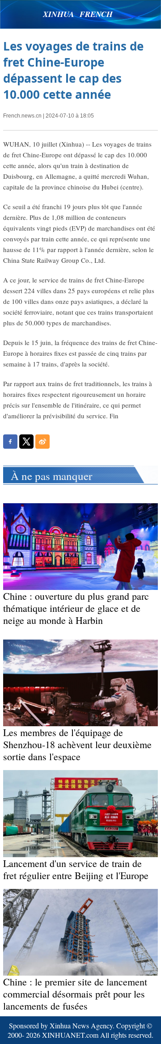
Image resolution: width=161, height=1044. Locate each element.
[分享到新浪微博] (42, 441)
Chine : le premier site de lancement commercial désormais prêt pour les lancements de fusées (75, 993)
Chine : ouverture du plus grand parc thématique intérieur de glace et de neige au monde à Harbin (76, 608)
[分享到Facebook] (10, 441)
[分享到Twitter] (26, 441)
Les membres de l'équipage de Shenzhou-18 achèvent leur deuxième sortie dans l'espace (77, 744)
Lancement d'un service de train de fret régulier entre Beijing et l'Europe (75, 869)
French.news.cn (22, 116)
